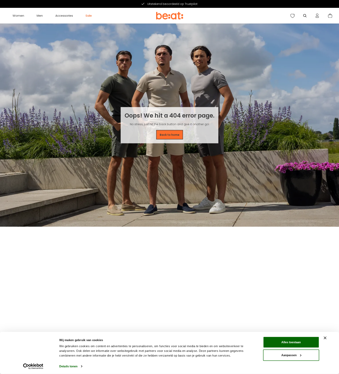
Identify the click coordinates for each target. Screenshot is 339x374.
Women (18, 16)
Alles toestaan (291, 342)
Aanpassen (289, 355)
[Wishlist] (292, 15)
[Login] (317, 15)
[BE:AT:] (169, 15)
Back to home (170, 135)
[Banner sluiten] (325, 338)
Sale (89, 16)
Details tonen (68, 366)
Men (40, 16)
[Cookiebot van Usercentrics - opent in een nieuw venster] (33, 366)
